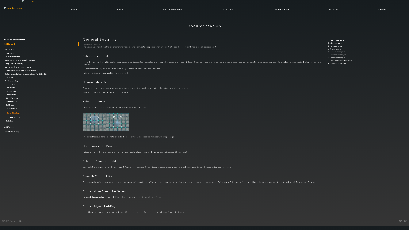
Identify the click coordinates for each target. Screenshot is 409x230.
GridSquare (10, 84)
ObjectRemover (12, 98)
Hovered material (336, 46)
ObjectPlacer (11, 91)
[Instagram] (405, 221)
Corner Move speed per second (341, 61)
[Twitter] (400, 221)
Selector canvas (335, 49)
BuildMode (10, 105)
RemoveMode (11, 102)
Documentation (281, 10)
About (120, 10)
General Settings (13, 113)
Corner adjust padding (338, 64)
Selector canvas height (338, 55)
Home (74, 10)
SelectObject (11, 95)
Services (333, 10)
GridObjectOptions (13, 117)
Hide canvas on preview (338, 52)
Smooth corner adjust (337, 58)
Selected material (336, 43)
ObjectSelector (11, 108)
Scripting (9, 121)
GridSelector (10, 88)
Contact (382, 10)
